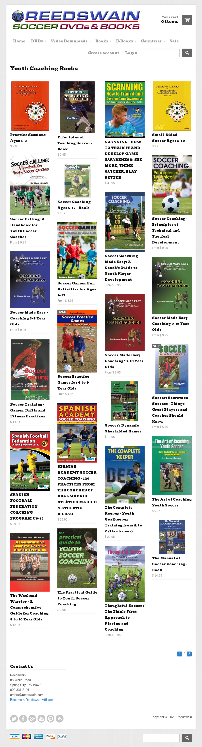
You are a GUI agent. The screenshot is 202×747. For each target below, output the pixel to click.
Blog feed (60, 719)
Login (131, 53)
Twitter (14, 719)
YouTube (41, 719)
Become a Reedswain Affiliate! (32, 700)
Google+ (32, 719)
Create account (103, 53)
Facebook (23, 719)
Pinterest (50, 719)
